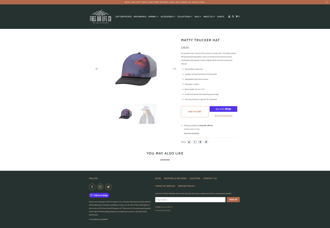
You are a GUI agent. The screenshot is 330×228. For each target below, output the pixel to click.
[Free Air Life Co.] (100, 16)
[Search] (233, 16)
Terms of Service (165, 186)
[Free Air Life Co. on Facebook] (93, 187)
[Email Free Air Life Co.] (109, 187)
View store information (191, 133)
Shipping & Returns (175, 178)
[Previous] (97, 69)
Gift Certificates (124, 16)
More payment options (223, 115)
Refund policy (186, 186)
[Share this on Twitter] (189, 142)
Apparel (152, 16)
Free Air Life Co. (167, 207)
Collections (183, 16)
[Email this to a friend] (206, 142)
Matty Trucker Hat (200, 40)
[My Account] (229, 16)
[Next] (174, 69)
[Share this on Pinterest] (200, 142)
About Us (208, 16)
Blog (158, 178)
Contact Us (210, 178)
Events (220, 16)
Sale (197, 16)
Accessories (167, 16)
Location (194, 178)
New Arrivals (140, 16)
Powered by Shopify (162, 210)
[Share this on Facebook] (194, 142)
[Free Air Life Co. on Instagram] (101, 187)
